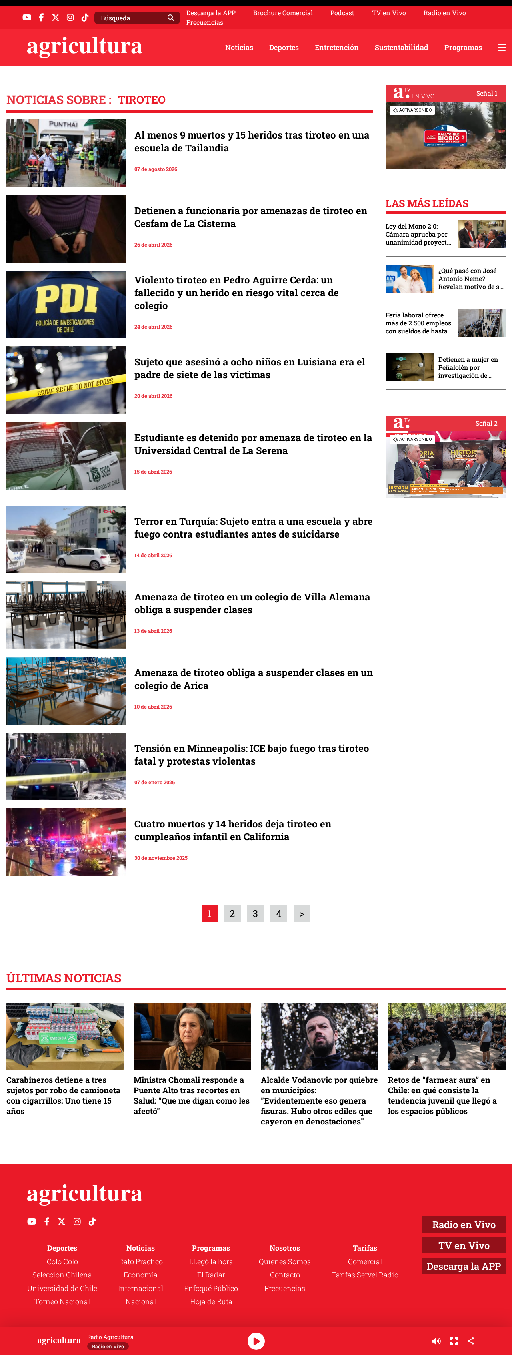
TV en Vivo (389, 13)
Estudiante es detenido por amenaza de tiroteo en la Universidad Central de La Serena (253, 444)
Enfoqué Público (211, 1288)
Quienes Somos (285, 1261)
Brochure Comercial (283, 13)
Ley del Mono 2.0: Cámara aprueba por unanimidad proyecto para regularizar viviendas (418, 234)
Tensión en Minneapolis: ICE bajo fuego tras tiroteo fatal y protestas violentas (251, 754)
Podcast (342, 13)
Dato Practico (141, 1261)
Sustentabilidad (401, 47)
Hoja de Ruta (211, 1301)
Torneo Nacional (62, 1301)
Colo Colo (62, 1261)
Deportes (284, 47)
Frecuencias (204, 22)
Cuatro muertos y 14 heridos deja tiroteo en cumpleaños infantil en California (232, 830)
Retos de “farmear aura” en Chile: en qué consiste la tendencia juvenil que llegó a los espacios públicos (442, 1095)
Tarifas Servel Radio (365, 1274)
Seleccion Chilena (62, 1274)
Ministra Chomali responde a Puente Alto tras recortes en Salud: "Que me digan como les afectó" (192, 1095)
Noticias (239, 47)
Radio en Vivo (445, 13)
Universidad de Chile (62, 1288)
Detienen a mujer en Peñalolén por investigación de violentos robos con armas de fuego (468, 367)
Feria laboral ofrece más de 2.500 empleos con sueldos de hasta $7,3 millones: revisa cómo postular (418, 323)
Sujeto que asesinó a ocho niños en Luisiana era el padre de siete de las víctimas (249, 368)
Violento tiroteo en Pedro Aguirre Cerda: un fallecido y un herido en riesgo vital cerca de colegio (236, 292)
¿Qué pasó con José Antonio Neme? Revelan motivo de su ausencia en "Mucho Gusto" (470, 279)
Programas (463, 47)
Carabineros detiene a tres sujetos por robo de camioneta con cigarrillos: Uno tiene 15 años (63, 1095)
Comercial (365, 1261)
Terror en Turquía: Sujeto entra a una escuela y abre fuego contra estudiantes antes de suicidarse (253, 527)
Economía (141, 1274)
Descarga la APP (211, 12)
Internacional (140, 1288)
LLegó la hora (211, 1261)
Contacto (285, 1274)
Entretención (337, 47)
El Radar (211, 1274)
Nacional (141, 1301)
